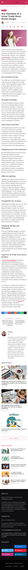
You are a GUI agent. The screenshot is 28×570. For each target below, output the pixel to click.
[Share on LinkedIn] (14, 26)
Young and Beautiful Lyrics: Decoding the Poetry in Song (20, 322)
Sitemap (22, 566)
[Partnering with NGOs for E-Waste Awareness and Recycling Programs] (5, 451)
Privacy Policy (9, 566)
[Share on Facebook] (3, 26)
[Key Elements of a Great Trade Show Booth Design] (14, 38)
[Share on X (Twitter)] (7, 26)
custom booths (5, 57)
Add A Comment (14, 438)
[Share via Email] (21, 26)
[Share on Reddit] (18, 26)
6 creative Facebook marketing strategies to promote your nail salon (17, 474)
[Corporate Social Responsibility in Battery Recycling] (5, 458)
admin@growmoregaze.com (13, 530)
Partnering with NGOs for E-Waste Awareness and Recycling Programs (18, 450)
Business (4, 10)
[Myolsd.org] (14, 2)
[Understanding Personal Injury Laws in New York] (14, 420)
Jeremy (7, 22)
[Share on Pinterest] (10, 26)
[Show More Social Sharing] (25, 26)
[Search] (26, 2)
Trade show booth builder (8, 260)
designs (19, 301)
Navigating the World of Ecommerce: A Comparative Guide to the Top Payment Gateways (14, 383)
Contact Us (16, 566)
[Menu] (2, 2)
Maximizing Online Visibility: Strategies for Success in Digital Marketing (11, 407)
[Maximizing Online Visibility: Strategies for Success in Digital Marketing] (14, 396)
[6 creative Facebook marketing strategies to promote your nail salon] (5, 474)
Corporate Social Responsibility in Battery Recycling (17, 458)
